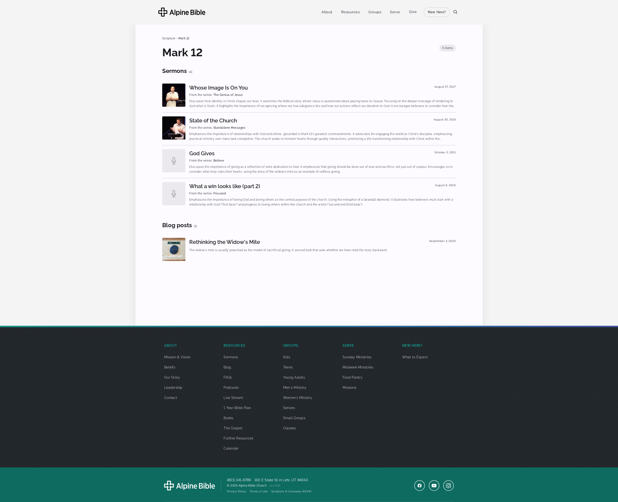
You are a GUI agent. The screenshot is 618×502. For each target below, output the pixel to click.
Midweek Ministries (358, 367)
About (327, 12)
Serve (395, 12)
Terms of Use (259, 491)
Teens (288, 367)
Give (413, 12)
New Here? (437, 12)
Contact (170, 398)
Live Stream (233, 398)
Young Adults (294, 377)
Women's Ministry (297, 398)
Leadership (173, 387)
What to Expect (415, 357)
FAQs (228, 377)
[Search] (455, 11)
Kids (286, 357)
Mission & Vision (177, 357)
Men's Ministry (295, 387)
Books (228, 418)
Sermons (231, 357)
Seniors (289, 408)
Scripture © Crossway (286, 491)
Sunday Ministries (357, 357)
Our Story (172, 377)
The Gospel (233, 428)
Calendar (231, 448)
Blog (227, 367)
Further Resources (238, 438)
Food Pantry (353, 377)
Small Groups (294, 418)
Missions (349, 387)
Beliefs (169, 367)
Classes (289, 428)
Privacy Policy (236, 491)
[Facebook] (419, 485)
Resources (350, 12)
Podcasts (231, 387)
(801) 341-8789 (239, 480)
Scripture (169, 38)
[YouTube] (434, 485)
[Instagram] (448, 485)
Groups (374, 12)
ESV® (307, 491)
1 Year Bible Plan (237, 408)
